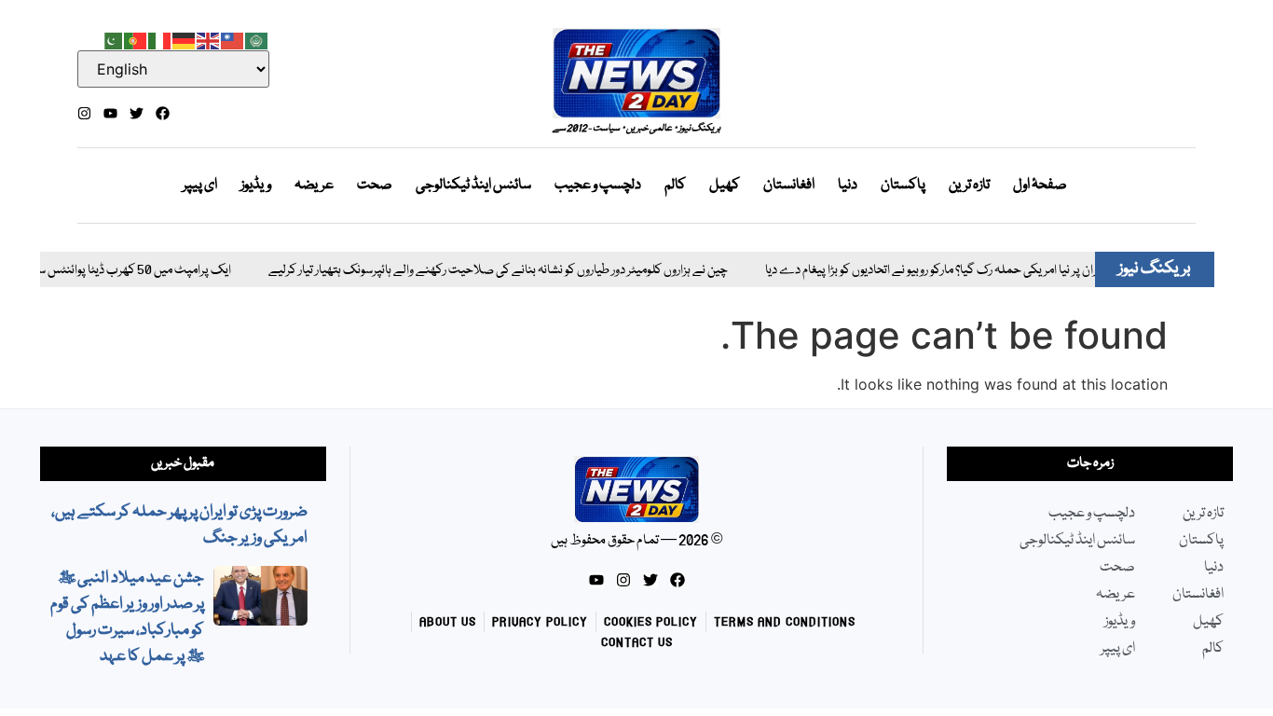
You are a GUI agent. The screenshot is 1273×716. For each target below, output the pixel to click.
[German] (184, 39)
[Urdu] (112, 39)
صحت (374, 185)
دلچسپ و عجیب (597, 185)
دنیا (847, 185)
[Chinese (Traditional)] (233, 39)
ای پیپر (200, 185)
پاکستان (903, 185)
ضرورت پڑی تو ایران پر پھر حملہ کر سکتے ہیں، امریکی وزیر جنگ (179, 525)
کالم (675, 185)
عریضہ (314, 185)
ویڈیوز (255, 185)
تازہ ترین (969, 185)
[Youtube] (110, 113)
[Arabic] (257, 39)
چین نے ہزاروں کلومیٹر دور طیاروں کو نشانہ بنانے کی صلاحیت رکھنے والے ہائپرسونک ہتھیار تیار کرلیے (485, 271)
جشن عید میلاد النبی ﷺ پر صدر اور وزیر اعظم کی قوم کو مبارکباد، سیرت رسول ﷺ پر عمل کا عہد (127, 617)
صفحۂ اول (1040, 185)
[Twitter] (137, 113)
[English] (209, 39)
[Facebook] (163, 113)
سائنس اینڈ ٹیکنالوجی (473, 185)
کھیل (724, 185)
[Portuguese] (136, 39)
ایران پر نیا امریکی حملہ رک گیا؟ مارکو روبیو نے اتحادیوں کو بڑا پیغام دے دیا (921, 271)
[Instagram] (84, 113)
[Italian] (160, 39)
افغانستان (788, 185)
